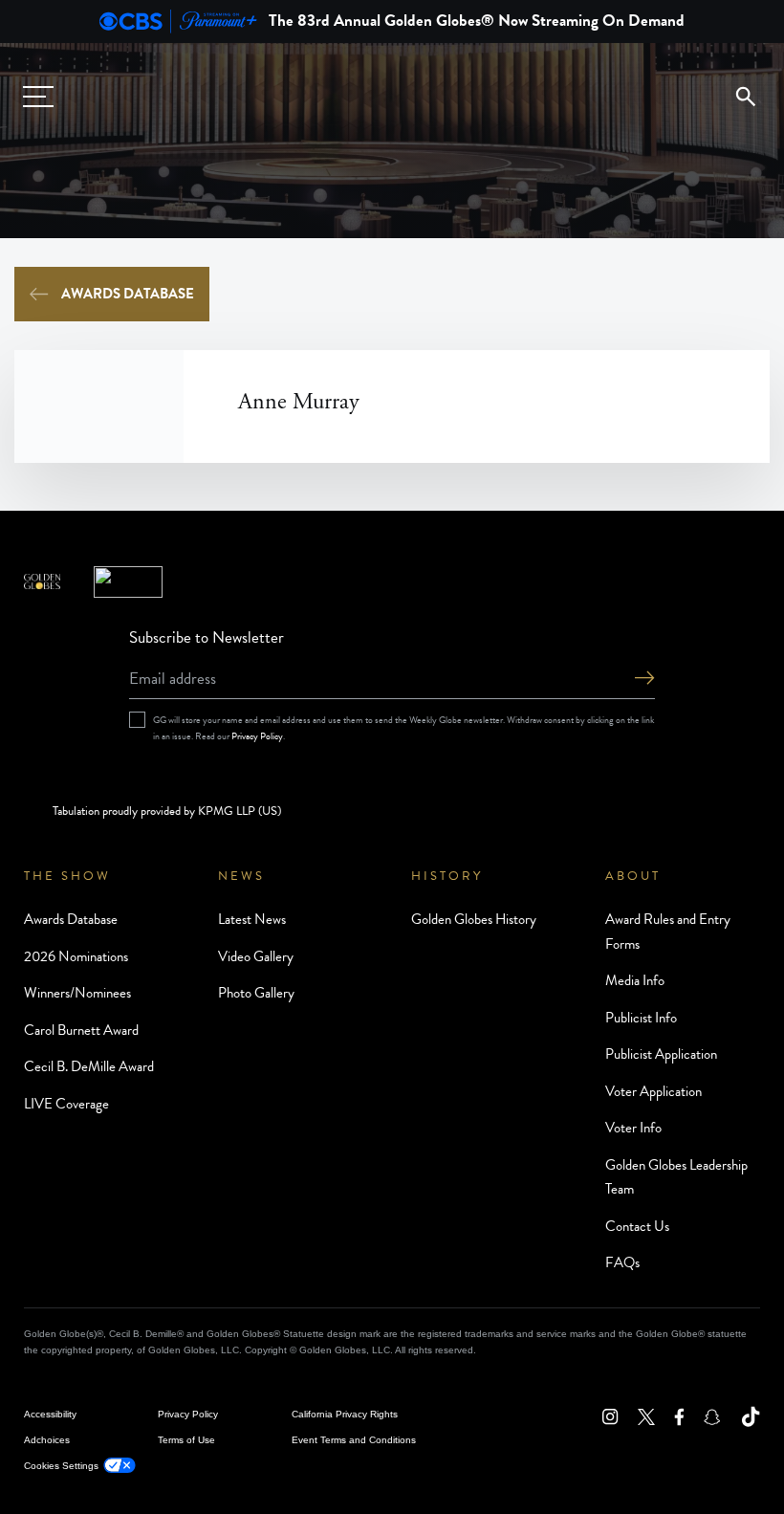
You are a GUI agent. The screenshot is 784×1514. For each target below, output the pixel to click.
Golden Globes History (473, 919)
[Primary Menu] (38, 96)
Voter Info (633, 1127)
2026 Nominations (76, 956)
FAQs (622, 1262)
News (241, 876)
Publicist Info (641, 1017)
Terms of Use (186, 1440)
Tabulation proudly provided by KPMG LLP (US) (167, 811)
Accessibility (50, 1414)
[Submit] (644, 679)
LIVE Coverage (66, 1103)
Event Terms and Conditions (354, 1440)
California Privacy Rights (345, 1414)
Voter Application (653, 1091)
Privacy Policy (257, 736)
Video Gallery (256, 956)
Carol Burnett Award (81, 1030)
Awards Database (127, 293)
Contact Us (637, 1226)
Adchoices (47, 1440)
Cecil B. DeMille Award (89, 1066)
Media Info (634, 980)
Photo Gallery (256, 992)
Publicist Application (661, 1053)
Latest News (252, 919)
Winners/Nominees (77, 992)
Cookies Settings (61, 1465)
